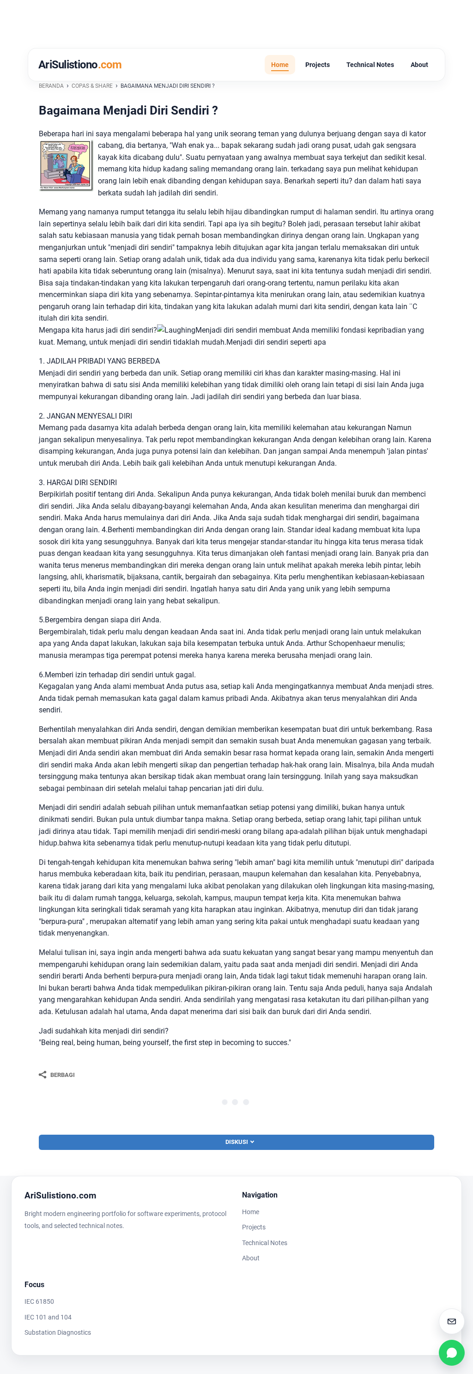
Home (280, 64)
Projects (317, 64)
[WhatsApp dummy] (452, 1353)
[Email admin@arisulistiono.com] (452, 1321)
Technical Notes (370, 64)
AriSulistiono (80, 64)
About (419, 64)
